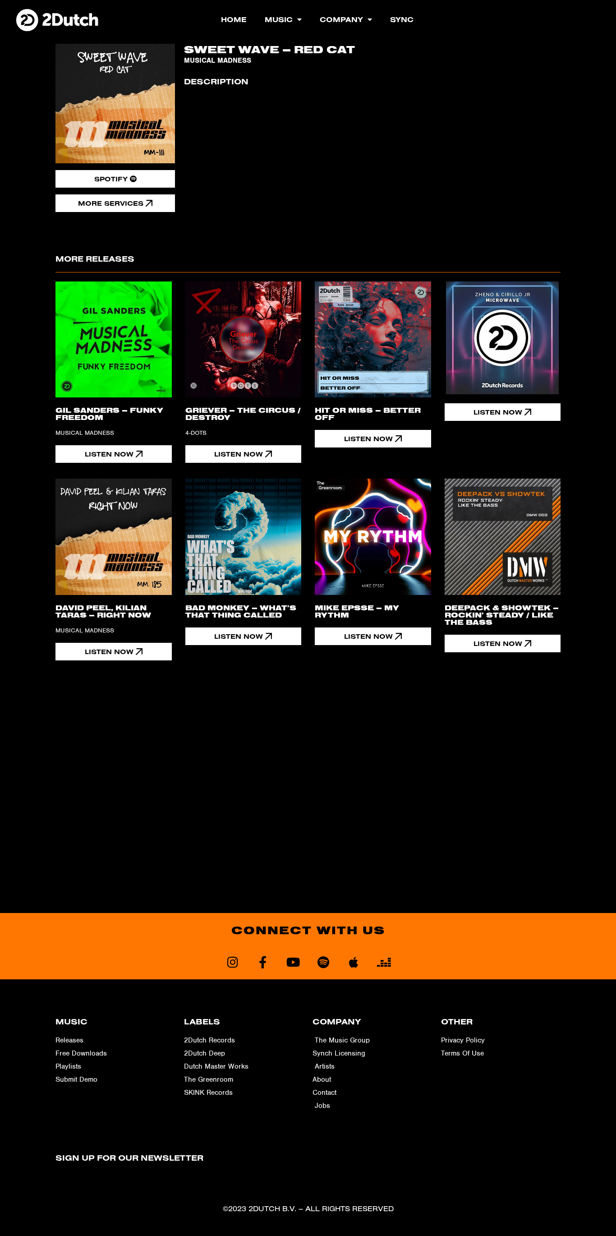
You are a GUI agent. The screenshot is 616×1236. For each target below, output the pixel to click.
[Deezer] (383, 962)
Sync (402, 19)
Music (279, 19)
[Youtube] (293, 962)
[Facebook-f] (263, 962)
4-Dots (196, 433)
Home (234, 19)
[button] (503, 412)
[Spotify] (323, 962)
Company (341, 19)
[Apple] (353, 962)
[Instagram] (232, 962)
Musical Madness (217, 60)
